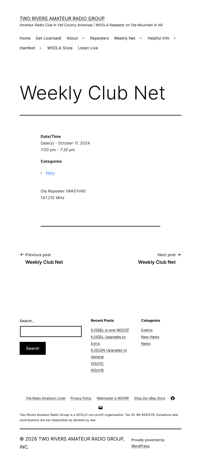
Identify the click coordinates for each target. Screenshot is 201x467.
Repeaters (99, 38)
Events (147, 330)
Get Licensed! (48, 38)
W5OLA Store (60, 48)
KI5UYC (97, 363)
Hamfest (27, 48)
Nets (50, 173)
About (72, 38)
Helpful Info (158, 38)
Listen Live (88, 48)
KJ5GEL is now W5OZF (110, 330)
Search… (27, 321)
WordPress (140, 446)
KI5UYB (97, 370)
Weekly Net (124, 38)
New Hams (150, 337)
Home (25, 38)
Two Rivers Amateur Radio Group (62, 18)
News (146, 343)
